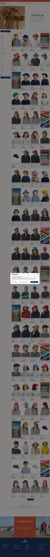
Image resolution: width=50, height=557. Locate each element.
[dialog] (25, 278)
